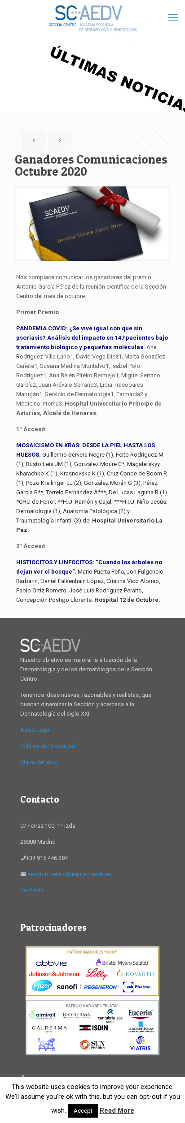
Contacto (32, 890)
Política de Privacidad (47, 746)
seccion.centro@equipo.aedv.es (69, 874)
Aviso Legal (35, 729)
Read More (117, 1110)
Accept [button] (83, 1110)
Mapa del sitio (38, 762)
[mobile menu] (173, 18)
